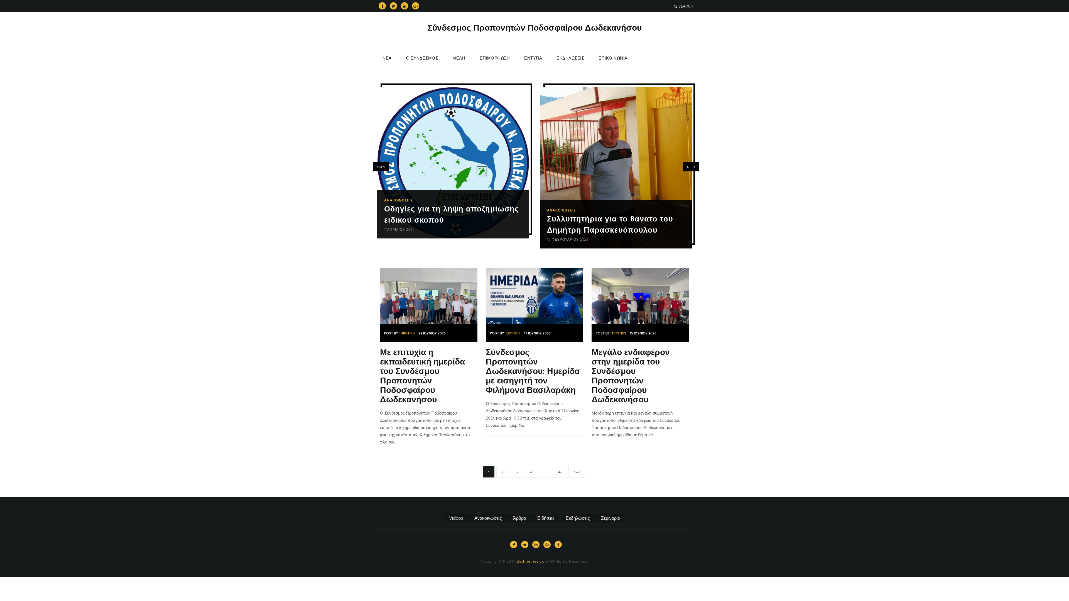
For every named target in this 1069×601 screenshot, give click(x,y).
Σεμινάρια (610, 518)
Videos (456, 518)
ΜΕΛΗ (458, 58)
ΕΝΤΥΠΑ (533, 58)
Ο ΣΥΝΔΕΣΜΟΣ (422, 58)
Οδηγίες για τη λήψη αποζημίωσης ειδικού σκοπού (451, 214)
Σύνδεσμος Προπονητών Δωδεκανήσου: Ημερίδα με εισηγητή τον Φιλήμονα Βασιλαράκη (533, 371)
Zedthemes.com (532, 561)
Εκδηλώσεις (570, 58)
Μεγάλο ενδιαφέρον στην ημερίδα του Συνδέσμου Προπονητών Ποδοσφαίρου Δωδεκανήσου (631, 376)
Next (577, 472)
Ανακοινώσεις (398, 200)
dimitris (408, 333)
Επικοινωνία (613, 58)
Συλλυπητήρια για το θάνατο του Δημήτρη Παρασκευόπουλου (610, 224)
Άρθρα (519, 518)
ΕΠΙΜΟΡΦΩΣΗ (495, 58)
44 (560, 472)
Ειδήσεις (546, 518)
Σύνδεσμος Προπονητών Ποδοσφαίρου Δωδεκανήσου (534, 27)
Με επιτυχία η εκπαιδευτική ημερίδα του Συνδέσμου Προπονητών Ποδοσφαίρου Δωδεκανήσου (422, 376)
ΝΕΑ (387, 58)
